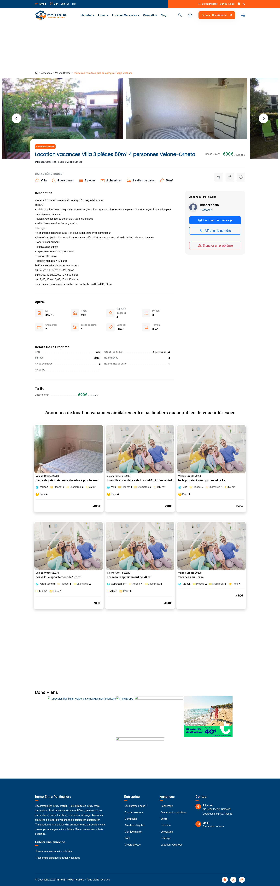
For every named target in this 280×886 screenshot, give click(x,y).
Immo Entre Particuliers (70, 879)
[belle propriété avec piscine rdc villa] (211, 449)
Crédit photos (132, 844)
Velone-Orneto (62, 73)
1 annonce (206, 210)
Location (165, 825)
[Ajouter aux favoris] (241, 177)
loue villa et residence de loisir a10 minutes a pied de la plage (147, 480)
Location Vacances (124, 15)
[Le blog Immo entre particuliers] (242, 880)
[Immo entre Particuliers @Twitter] (243, 4)
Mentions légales (134, 825)
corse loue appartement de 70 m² (129, 577)
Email (42, 3)
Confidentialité (133, 831)
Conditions (130, 818)
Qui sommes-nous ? (135, 805)
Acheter (86, 15)
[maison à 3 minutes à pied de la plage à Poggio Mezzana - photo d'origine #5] (186, 112)
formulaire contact (213, 826)
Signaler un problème (217, 246)
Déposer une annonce (215, 15)
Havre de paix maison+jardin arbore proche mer (67, 480)
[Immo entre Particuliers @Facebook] (239, 4)
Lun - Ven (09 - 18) (64, 3)
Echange (165, 838)
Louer (102, 15)
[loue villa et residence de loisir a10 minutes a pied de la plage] (140, 449)
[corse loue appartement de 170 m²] (68, 546)
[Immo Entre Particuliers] (51, 15)
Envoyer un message (217, 220)
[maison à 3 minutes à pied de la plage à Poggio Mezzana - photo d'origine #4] (62, 118)
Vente (164, 818)
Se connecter (209, 3)
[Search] (179, 15)
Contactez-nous (133, 812)
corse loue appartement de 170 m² (59, 577)
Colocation (150, 15)
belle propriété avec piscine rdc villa (201, 480)
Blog (163, 15)
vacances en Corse (191, 577)
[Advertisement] (140, 46)
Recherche (166, 805)
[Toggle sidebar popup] (242, 15)
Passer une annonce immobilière (53, 851)
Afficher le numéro (217, 231)
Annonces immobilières (173, 812)
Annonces (46, 73)
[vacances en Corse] (211, 546)
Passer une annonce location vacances (57, 857)
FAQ (127, 838)
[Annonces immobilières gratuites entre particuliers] (36, 73)
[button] (190, 15)
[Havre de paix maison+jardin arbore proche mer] (68, 449)
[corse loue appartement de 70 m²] (140, 546)
